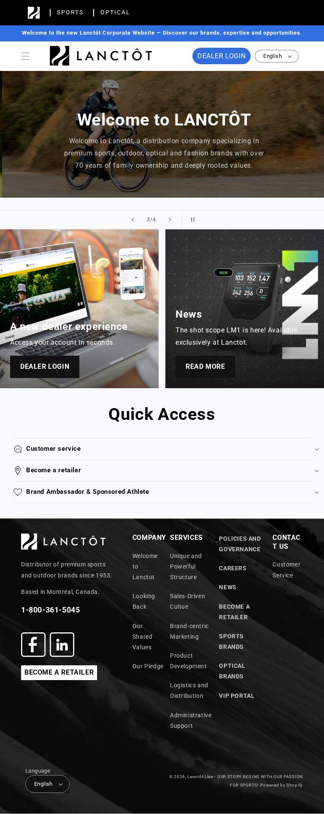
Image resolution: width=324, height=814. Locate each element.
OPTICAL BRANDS (232, 671)
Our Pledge (148, 666)
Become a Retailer (234, 612)
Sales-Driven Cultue (187, 601)
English (272, 56)
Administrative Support (190, 720)
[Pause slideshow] (191, 219)
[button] (25, 56)
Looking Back (143, 601)
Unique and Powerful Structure (186, 566)
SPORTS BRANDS (231, 641)
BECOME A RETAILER (59, 672)
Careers (232, 568)
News (227, 587)
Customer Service (286, 569)
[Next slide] (170, 219)
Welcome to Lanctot (145, 566)
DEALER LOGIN (221, 56)
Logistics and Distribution (189, 690)
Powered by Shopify (281, 785)
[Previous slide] (133, 219)
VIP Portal (236, 695)
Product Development (188, 661)
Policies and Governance (240, 544)
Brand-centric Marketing (189, 631)
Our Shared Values (142, 637)
